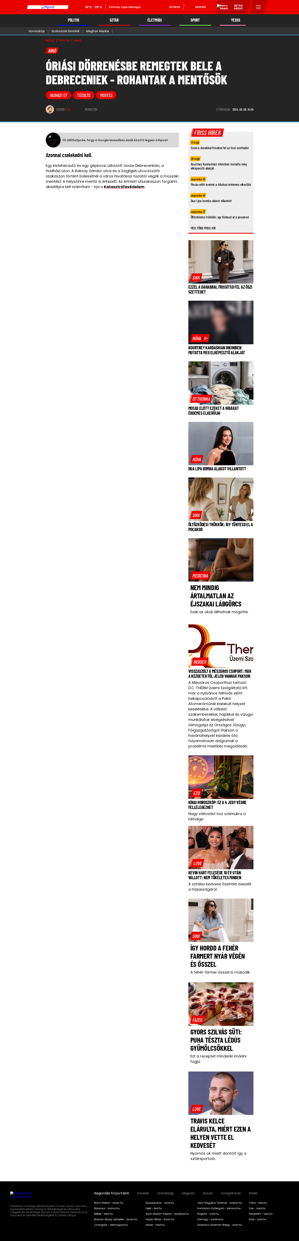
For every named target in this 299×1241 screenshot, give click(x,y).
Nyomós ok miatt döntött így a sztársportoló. (218, 1156)
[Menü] (258, 7)
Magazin (188, 1193)
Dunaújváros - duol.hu (160, 1203)
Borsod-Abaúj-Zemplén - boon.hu (115, 1219)
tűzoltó (83, 95)
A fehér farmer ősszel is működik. (220, 972)
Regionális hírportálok (111, 1193)
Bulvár (208, 1193)
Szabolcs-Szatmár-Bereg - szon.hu (219, 1225)
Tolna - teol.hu (258, 1203)
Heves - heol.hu (155, 1225)
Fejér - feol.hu (154, 1208)
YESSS (235, 20)
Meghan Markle (97, 31)
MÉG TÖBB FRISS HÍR (203, 228)
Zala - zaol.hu (257, 1219)
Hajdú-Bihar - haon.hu (160, 1219)
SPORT (195, 20)
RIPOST (50, 41)
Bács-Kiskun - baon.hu (108, 1203)
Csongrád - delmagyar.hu (111, 1225)
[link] (196, 277)
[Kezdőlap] (48, 7)
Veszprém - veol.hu (261, 1214)
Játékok (174, 7)
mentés (106, 95)
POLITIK (73, 20)
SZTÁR (114, 20)
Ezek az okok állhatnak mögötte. (219, 611)
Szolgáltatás (231, 1193)
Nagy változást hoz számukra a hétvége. (217, 816)
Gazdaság (165, 1193)
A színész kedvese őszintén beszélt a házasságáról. (219, 886)
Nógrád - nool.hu (208, 1214)
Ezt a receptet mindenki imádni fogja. (218, 1059)
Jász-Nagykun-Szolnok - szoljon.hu (219, 1203)
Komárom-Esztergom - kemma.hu (219, 1208)
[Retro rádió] (221, 8)
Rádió (253, 1193)
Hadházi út (59, 95)
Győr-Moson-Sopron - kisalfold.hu (167, 1214)
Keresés (200, 7)
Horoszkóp (37, 31)
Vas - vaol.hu (257, 1208)
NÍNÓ (77, 41)
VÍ (69, 109)
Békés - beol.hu (103, 1214)
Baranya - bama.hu (107, 1208)
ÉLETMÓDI (154, 20)
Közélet (143, 1193)
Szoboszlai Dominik (65, 31)
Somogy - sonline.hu (210, 1219)
